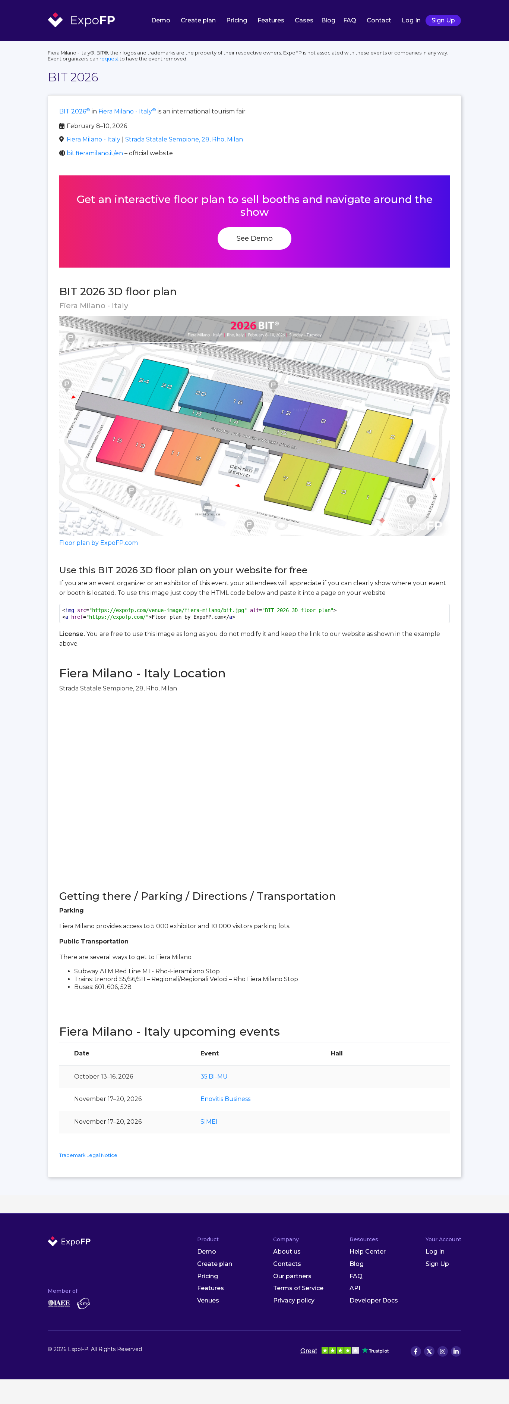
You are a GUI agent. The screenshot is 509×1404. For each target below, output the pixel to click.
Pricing (236, 20)
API (355, 1288)
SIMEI (209, 1121)
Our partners (292, 1276)
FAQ (349, 20)
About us (287, 1251)
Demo (160, 20)
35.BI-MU (214, 1076)
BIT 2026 (74, 111)
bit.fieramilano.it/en (95, 153)
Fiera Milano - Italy (127, 111)
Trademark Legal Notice (88, 1155)
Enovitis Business (225, 1098)
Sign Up (443, 20)
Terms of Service (298, 1288)
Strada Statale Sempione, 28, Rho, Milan (184, 139)
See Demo (254, 238)
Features (270, 20)
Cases (304, 20)
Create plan (198, 20)
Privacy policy (293, 1300)
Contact (379, 20)
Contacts (287, 1263)
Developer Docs (374, 1300)
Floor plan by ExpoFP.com (98, 542)
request (108, 59)
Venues (208, 1300)
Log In (411, 20)
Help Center (368, 1251)
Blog (328, 20)
